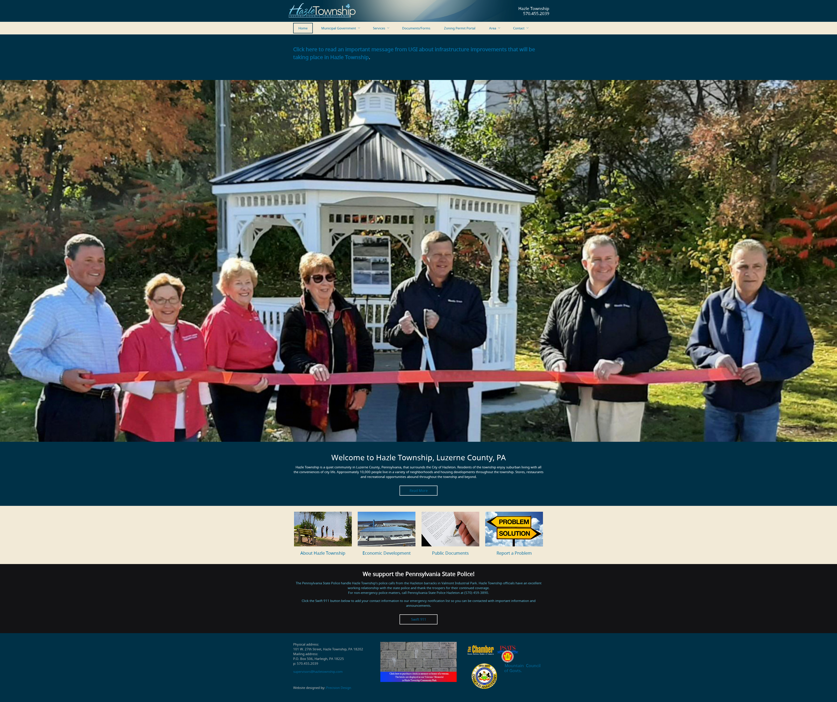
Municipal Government (338, 28)
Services (379, 28)
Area (492, 28)
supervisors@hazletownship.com (318, 671)
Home (303, 28)
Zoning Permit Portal (459, 28)
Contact (518, 28)
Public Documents (450, 553)
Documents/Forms (416, 28)
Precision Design (338, 687)
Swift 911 (418, 619)
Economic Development (386, 553)
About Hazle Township (322, 553)
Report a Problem (514, 553)
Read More (419, 490)
